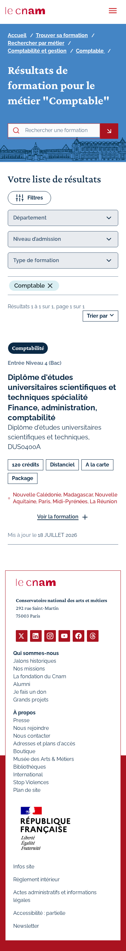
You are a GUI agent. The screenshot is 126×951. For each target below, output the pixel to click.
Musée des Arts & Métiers (43, 759)
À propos (24, 713)
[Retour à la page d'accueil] (25, 11)
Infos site (23, 867)
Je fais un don (29, 692)
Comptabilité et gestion (37, 51)
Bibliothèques (29, 767)
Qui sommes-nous (36, 653)
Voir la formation (58, 517)
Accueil (17, 35)
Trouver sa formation (62, 35)
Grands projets (30, 700)
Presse (21, 720)
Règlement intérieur (36, 879)
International (28, 775)
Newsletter (26, 926)
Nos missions (29, 669)
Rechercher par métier (36, 43)
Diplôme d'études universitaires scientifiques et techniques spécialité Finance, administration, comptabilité (62, 397)
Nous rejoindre (31, 728)
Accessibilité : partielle (39, 913)
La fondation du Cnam (39, 676)
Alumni (21, 684)
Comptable (90, 51)
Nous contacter (31, 736)
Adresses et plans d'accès (44, 744)
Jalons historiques (34, 661)
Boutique (24, 751)
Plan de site (26, 790)
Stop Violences (31, 782)
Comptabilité (28, 348)
